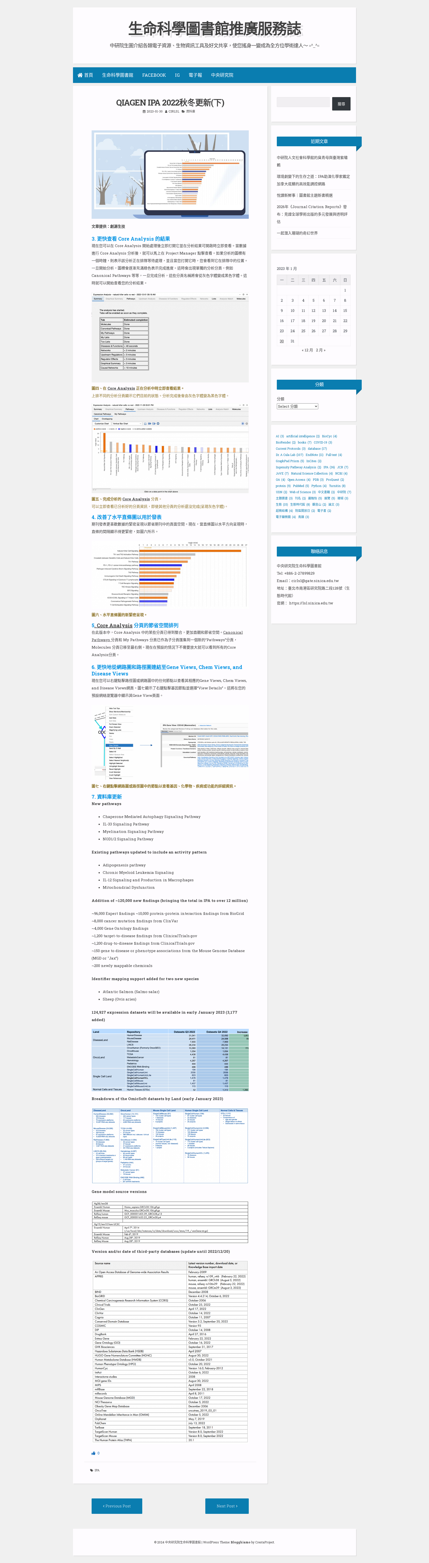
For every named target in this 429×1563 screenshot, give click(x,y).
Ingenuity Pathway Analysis (298, 467)
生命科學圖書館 (117, 75)
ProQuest (335, 480)
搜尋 (341, 103)
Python (319, 486)
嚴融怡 (315, 498)
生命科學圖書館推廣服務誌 (214, 28)
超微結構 (284, 511)
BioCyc (329, 436)
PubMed (301, 486)
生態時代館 (300, 504)
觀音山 (319, 504)
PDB (318, 480)
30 (282, 340)
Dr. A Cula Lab (289, 455)
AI (280, 436)
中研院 (344, 492)
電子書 (324, 511)
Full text (334, 455)
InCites (314, 461)
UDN (281, 492)
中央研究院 (222, 75)
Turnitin (337, 486)
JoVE (282, 473)
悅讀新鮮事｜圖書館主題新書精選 (305, 195)
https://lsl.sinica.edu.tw (311, 602)
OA (280, 480)
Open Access (299, 480)
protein (283, 486)
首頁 (88, 75)
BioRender (286, 442)
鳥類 (303, 517)
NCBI (341, 473)
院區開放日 (305, 511)
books (305, 442)
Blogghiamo (240, 1542)
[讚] (94, 1453)
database (317, 448)
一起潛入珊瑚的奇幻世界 (297, 232)
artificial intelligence (303, 436)
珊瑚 (342, 498)
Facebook (154, 75)
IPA (97, 1470)
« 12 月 (307, 349)
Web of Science (302, 492)
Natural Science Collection (312, 473)
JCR (342, 467)
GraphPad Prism (290, 461)
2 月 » (320, 349)
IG (177, 75)
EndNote (314, 455)
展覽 (329, 498)
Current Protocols (291, 448)
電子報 (195, 75)
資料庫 (190, 111)
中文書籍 (326, 492)
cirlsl (174, 111)
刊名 (300, 498)
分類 (280, 398)
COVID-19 (323, 442)
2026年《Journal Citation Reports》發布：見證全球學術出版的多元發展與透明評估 (312, 214)
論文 (333, 504)
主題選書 (284, 498)
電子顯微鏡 (286, 517)
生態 (282, 504)
